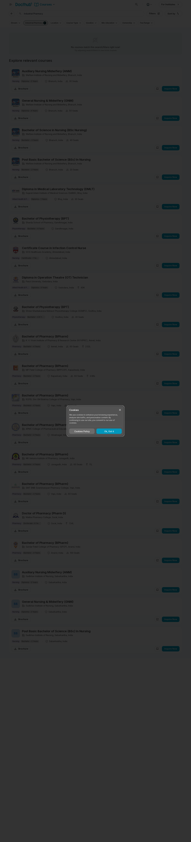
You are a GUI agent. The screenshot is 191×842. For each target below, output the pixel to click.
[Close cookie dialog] (120, 410)
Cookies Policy (82, 431)
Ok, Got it (109, 431)
